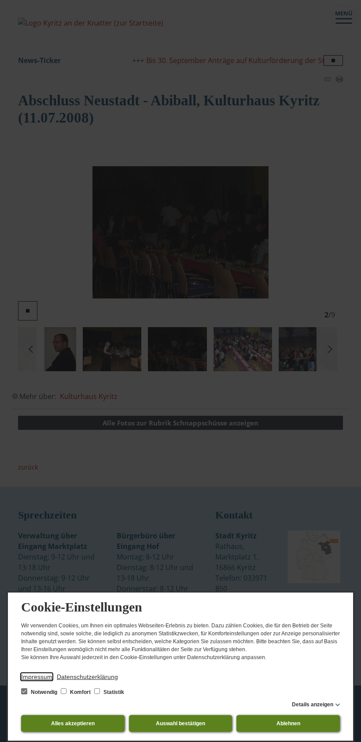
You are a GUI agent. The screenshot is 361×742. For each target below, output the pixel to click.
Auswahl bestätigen (180, 723)
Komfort (80, 692)
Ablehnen (288, 723)
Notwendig (44, 692)
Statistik (113, 692)
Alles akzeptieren (73, 723)
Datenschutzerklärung (87, 676)
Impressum (36, 676)
